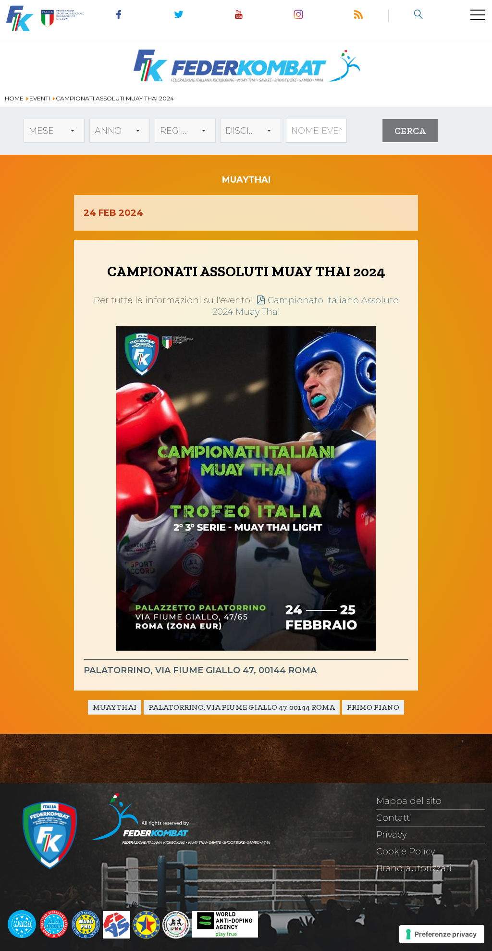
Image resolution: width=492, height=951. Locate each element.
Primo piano (373, 707)
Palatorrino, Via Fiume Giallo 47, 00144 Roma (241, 707)
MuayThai (114, 707)
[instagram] (299, 16)
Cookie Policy (405, 851)
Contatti (394, 818)
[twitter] (179, 16)
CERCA (410, 130)
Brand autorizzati (414, 868)
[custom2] (418, 16)
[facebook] (119, 16)
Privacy (391, 834)
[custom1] (359, 16)
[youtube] (239, 16)
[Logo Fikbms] (246, 87)
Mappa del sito (409, 801)
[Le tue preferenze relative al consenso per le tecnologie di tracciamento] (441, 934)
